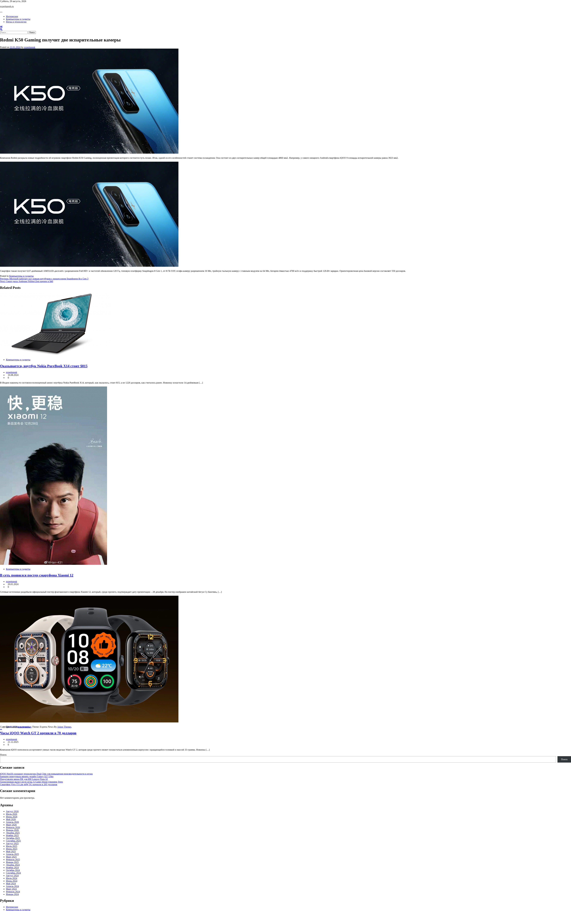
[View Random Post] (1, 27)
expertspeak (29, 47)
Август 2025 (12, 843)
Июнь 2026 (11, 816)
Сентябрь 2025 (13, 841)
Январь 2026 (12, 830)
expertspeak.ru (7, 6)
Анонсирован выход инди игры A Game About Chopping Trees (31, 782)
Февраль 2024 (13, 891)
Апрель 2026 (12, 822)
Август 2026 (12, 811)
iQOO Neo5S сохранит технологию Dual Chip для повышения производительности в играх (46, 774)
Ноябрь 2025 (12, 835)
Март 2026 (11, 824)
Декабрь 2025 (13, 833)
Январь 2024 (12, 894)
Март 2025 (11, 857)
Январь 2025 (12, 862)
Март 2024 (11, 889)
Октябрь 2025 (13, 838)
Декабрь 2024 (13, 865)
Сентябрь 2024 (13, 873)
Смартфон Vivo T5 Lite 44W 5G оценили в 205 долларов (28, 784)
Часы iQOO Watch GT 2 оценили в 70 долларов (38, 733)
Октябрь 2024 (13, 870)
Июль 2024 (11, 878)
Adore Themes (64, 727)
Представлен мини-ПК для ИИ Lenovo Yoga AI (24, 779)
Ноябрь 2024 (12, 867)
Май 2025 (11, 851)
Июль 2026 (11, 814)
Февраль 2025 (13, 859)
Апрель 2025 (12, 854)
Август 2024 (12, 875)
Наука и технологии (16, 22)
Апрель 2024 (12, 886)
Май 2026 (11, 819)
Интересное (12, 16)
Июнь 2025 (11, 849)
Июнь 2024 (11, 881)
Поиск (3, 754)
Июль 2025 (11, 846)
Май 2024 (11, 883)
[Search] (1, 29)
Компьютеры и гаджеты (18, 19)
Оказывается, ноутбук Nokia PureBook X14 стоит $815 (43, 366)
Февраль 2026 (13, 827)
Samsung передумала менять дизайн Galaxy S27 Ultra (26, 776)
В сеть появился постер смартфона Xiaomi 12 (36, 575)
